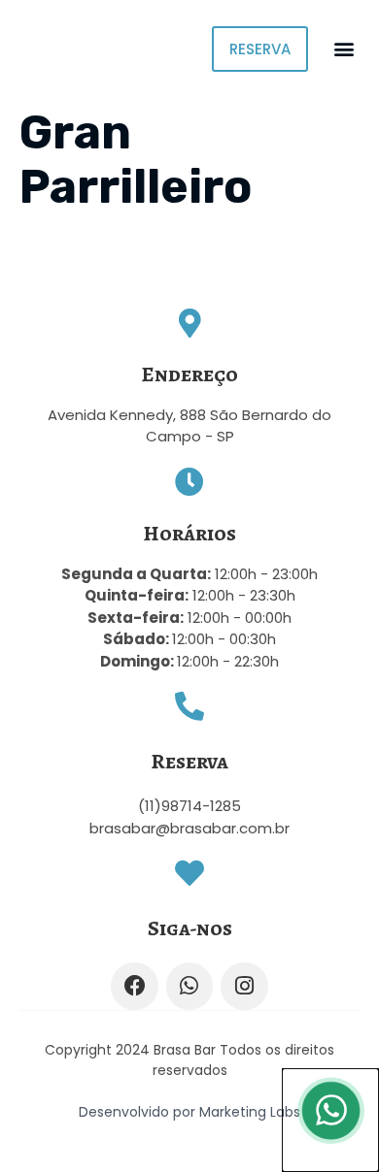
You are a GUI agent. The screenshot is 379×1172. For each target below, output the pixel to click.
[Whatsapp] (189, 985)
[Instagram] (244, 985)
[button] (343, 49)
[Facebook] (134, 985)
